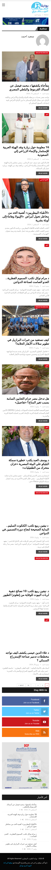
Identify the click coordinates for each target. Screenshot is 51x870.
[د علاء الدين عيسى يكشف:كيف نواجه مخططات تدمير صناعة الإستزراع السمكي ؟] (25, 634)
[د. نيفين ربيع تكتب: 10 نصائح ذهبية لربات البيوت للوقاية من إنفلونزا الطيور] (25, 572)
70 (28, 685)
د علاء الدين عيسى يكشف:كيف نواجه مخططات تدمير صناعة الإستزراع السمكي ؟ (27, 656)
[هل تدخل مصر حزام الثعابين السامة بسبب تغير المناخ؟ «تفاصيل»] (25, 379)
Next (21, 685)
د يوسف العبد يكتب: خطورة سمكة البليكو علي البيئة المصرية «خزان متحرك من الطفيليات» (29, 464)
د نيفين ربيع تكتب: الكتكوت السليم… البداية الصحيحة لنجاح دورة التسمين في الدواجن (25, 529)
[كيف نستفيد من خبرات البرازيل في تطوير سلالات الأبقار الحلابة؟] (25, 321)
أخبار (46, 114)
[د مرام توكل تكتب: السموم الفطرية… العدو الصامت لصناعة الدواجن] (25, 259)
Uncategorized (42, 53)
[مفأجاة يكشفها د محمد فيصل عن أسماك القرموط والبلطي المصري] (25, 66)
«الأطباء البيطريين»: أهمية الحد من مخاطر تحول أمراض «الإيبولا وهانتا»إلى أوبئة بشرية (25, 216)
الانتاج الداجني (44, 180)
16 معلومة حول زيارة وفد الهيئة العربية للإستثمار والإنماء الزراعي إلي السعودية (26, 151)
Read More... (42, 108)
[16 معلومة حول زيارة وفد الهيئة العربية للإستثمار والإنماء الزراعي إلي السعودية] (25, 128)
